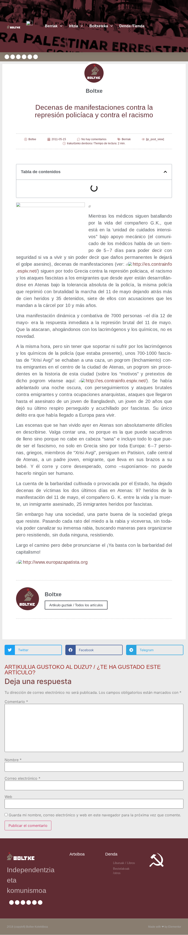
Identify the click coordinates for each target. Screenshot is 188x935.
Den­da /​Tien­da (131, 26)
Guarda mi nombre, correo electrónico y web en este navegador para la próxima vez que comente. (95, 815)
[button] (165, 172)
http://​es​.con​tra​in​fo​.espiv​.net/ (116, 380)
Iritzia (73, 26)
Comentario (16, 701)
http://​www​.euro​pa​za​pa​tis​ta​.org (55, 562)
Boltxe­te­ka (98, 26)
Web (8, 796)
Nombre (13, 760)
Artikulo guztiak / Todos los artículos (76, 605)
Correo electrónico (22, 778)
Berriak (51, 26)
